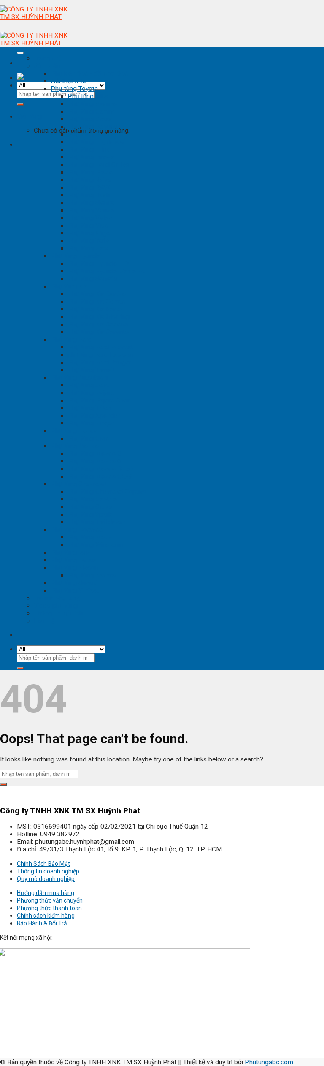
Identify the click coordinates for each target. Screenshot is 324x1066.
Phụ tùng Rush (89, 195)
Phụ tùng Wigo (89, 233)
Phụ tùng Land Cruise (99, 165)
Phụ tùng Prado (90, 172)
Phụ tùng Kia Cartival (97, 294)
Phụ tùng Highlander (97, 142)
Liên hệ (44, 621)
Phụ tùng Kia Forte (95, 309)
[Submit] (20, 104)
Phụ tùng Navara (92, 575)
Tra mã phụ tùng (57, 598)
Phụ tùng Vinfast (75, 590)
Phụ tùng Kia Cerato (96, 301)
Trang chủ (48, 58)
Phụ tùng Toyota (74, 88)
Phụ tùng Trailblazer (96, 522)
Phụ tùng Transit (91, 370)
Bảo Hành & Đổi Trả (42, 923)
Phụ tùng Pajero (91, 393)
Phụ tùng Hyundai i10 (98, 263)
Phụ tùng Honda (74, 431)
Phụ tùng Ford (71, 339)
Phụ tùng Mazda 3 (94, 453)
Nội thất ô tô (68, 81)
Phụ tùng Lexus (73, 560)
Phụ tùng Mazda (75, 446)
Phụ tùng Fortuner (94, 127)
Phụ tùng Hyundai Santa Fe (106, 271)
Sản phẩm (48, 66)
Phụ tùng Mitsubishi (79, 377)
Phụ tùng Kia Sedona (98, 324)
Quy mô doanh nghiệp (46, 879)
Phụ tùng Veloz (90, 218)
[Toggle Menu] (20, 53)
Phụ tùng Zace (89, 248)
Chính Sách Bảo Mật (43, 863)
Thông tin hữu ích (58, 613)
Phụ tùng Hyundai (76, 256)
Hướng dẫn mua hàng (45, 892)
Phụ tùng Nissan (74, 567)
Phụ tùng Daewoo (77, 529)
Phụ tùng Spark (89, 514)
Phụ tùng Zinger (91, 423)
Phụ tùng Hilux (88, 149)
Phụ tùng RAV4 (89, 187)
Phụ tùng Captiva (92, 499)
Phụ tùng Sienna (91, 203)
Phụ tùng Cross (90, 119)
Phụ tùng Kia (69, 286)
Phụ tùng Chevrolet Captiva (107, 491)
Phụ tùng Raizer (91, 180)
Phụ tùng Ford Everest (100, 347)
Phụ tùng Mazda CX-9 (100, 476)
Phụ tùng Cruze (90, 507)
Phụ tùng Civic (88, 438)
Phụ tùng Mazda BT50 (100, 469)
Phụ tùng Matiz (90, 537)
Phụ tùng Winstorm (95, 545)
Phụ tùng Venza (91, 210)
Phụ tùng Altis (88, 96)
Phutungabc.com (269, 1062)
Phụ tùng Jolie (88, 385)
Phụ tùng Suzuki (74, 583)
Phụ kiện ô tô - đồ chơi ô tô (89, 73)
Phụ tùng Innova (91, 157)
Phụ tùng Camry (90, 111)
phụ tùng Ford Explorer (101, 355)
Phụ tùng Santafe (93, 279)
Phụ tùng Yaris (88, 241)
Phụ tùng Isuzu (72, 552)
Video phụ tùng (56, 605)
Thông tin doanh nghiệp (48, 871)
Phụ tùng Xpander (94, 415)
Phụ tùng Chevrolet (78, 484)
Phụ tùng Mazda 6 (94, 461)
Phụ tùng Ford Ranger (99, 362)
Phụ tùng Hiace (90, 134)
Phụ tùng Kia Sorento (98, 332)
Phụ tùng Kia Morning (99, 317)
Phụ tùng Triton (89, 408)
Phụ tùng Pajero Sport (100, 400)
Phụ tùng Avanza (92, 104)
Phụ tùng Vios (88, 225)
